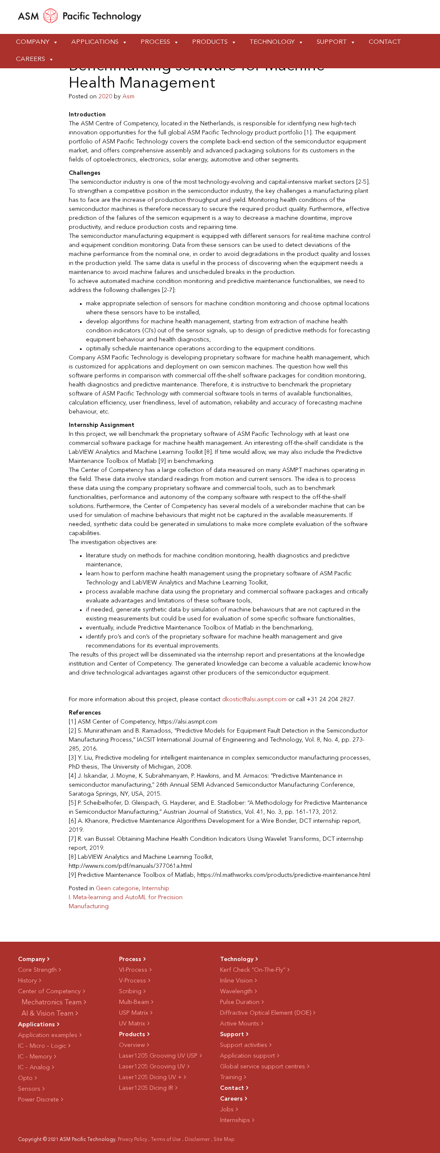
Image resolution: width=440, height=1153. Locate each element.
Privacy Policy (132, 1140)
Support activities (243, 1045)
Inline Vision (236, 981)
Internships (235, 1120)
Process (155, 42)
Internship (155, 888)
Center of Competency (49, 992)
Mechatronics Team (51, 1002)
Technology (272, 42)
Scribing (130, 992)
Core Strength (37, 970)
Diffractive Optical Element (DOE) (265, 1013)
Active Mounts (239, 1024)
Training (231, 1077)
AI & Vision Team (47, 1013)
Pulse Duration (240, 1002)
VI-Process (133, 970)
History (27, 981)
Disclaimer (197, 1140)
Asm (128, 97)
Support (332, 42)
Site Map (224, 1140)
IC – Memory (35, 1057)
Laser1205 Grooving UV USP (158, 1056)
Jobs (227, 1110)
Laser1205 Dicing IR (146, 1088)
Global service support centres (262, 1067)
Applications (95, 42)
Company (32, 42)
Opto (25, 1078)
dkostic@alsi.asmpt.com (254, 700)
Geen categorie (117, 888)
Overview (132, 1045)
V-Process (132, 981)
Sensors (29, 1089)
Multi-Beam (134, 1002)
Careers (30, 59)
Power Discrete (38, 1100)
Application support (247, 1056)
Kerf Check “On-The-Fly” (252, 970)
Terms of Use (166, 1140)
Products (210, 42)
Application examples (47, 1035)
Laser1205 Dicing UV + (150, 1077)
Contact (385, 42)
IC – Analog (34, 1068)
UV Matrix (132, 1024)
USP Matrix (133, 1013)
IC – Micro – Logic (42, 1046)
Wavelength (236, 992)
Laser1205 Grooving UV (152, 1067)
